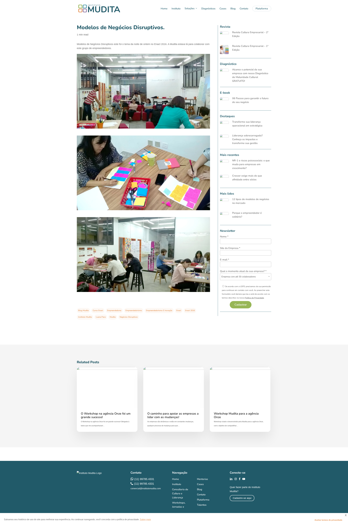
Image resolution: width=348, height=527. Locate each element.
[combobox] (245, 276)
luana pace (101, 317)
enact (178, 310)
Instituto (176, 484)
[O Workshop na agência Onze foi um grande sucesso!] (107, 399)
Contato (201, 494)
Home (175, 479)
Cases (200, 484)
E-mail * (224, 259)
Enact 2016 (190, 310)
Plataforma (203, 499)
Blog (199, 489)
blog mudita (83, 310)
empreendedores (114, 310)
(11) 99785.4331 (144, 479)
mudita (113, 317)
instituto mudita (85, 317)
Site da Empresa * (230, 248)
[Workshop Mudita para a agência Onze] (240, 399)
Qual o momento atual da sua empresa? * (243, 271)
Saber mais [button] (145, 519)
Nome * (224, 236)
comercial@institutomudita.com (145, 488)
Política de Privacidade (254, 298)
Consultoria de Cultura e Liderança (180, 493)
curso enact (98, 310)
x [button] (346, 515)
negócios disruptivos (129, 317)
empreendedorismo (133, 310)
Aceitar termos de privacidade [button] (328, 520)
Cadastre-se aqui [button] (242, 498)
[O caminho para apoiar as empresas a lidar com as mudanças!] (173, 399)
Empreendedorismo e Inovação (159, 310)
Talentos (201, 504)
